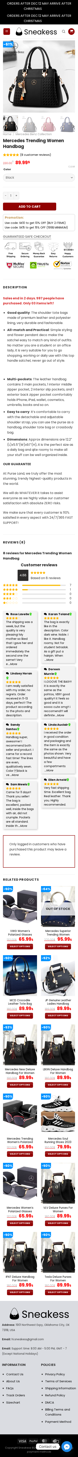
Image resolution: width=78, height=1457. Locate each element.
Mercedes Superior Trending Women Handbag (58, 934)
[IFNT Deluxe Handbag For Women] (20, 1252)
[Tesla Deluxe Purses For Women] (58, 1252)
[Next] (68, 76)
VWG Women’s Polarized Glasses (20, 932)
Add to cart (30, 206)
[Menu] (6, 31)
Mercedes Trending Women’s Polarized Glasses (20, 1142)
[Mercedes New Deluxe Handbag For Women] (20, 1044)
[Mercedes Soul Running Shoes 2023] (58, 1114)
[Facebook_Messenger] (66, 1446)
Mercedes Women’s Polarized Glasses (20, 1209)
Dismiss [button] (48, 8)
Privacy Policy (55, 1374)
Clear (71, 166)
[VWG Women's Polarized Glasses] (20, 906)
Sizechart (13, 1402)
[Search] (63, 31)
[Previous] (9, 76)
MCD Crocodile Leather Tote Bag (20, 1002)
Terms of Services (58, 1381)
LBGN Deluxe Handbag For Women (58, 1071)
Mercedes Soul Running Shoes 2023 (58, 1140)
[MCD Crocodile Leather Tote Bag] (20, 975)
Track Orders (15, 1395)
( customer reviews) (35, 155)
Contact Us (14, 1374)
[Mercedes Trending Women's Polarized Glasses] (20, 1114)
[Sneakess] (36, 31)
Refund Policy (55, 1395)
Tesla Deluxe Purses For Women (58, 1278)
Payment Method (58, 1422)
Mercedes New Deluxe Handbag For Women (20, 1071)
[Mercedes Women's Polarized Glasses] (20, 1183)
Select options (20, 946)
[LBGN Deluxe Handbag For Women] (58, 1044)
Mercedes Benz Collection (34, 134)
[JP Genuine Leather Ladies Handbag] (58, 975)
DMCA (49, 1402)
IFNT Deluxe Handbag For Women (20, 1278)
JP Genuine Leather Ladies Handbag (58, 1002)
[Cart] (71, 31)
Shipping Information (60, 1388)
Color (7, 169)
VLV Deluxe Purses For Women (58, 1209)
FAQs (10, 1388)
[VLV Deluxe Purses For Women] (58, 1183)
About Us (13, 1381)
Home (7, 134)
